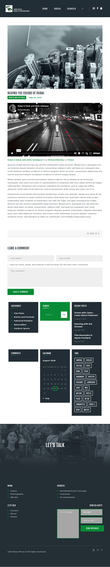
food (86, 371)
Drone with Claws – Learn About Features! (86, 314)
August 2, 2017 (80, 319)
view (78, 410)
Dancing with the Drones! (83, 325)
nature (79, 393)
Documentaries (67, 497)
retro (87, 399)
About (13, 514)
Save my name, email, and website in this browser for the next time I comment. (49, 265)
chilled (89, 360)
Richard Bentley (56, 160)
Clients (13, 517)
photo (88, 393)
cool (88, 366)
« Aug (46, 398)
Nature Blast (20, 325)
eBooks (14, 497)
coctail (79, 366)
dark (78, 371)
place (78, 399)
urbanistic (80, 404)
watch (86, 410)
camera (79, 360)
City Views (19, 313)
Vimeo (70, 160)
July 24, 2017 (79, 341)
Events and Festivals (17, 97)
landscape (91, 382)
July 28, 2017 (79, 330)
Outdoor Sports (22, 328)
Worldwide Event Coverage (73, 491)
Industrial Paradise (23, 321)
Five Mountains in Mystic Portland (83, 336)
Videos (13, 491)
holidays (79, 382)
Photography (16, 494)
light (78, 388)
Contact (14, 510)
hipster (91, 377)
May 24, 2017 (35, 97)
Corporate (65, 494)
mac (86, 388)
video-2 (92, 404)
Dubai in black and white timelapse (25, 160)
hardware (80, 377)
